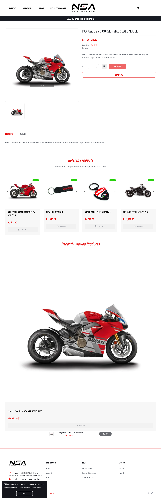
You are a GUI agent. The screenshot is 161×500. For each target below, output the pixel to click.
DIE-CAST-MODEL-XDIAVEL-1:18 (136, 212)
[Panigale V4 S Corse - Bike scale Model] (16, 111)
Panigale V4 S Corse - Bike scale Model (25, 411)
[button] (7, 191)
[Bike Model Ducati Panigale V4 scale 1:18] (22, 191)
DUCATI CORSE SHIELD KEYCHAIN (98, 212)
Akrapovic (49, 473)
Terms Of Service (88, 477)
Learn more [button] (36, 487)
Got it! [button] (24, 493)
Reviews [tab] (23, 134)
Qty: (83, 66)
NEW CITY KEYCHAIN (54, 212)
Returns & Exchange (89, 473)
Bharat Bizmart (50, 493)
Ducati (48, 477)
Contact (121, 473)
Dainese (48, 468)
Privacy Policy (87, 468)
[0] (150, 8)
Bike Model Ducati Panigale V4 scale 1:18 (21, 214)
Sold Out (117, 66)
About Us (121, 468)
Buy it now (119, 75)
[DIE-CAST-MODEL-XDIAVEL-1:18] (138, 191)
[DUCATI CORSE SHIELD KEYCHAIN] (99, 191)
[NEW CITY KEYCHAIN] (61, 191)
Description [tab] (9, 134)
